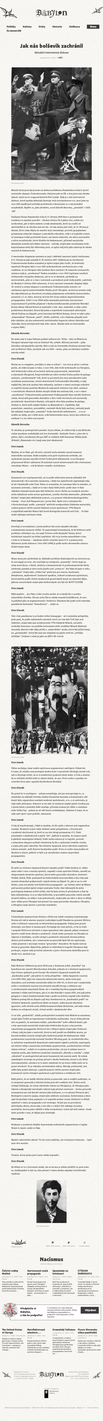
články (55, 1277)
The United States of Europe (12, 1331)
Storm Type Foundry (68, 1408)
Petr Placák (20, 1336)
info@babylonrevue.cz (27, 1376)
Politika (11, 26)
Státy (42, 26)
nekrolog (5, 1277)
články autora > (17, 1247)
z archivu (30, 1277)
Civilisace (74, 26)
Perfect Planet (92, 1408)
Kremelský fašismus (64, 1329)
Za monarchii (14, 30)
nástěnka (81, 1277)
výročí (29, 1336)
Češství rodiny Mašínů (10, 1272)
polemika (43, 58)
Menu (93, 26)
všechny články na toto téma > (51, 1264)
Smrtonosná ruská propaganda (37, 1272)
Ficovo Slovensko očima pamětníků (87, 1331)
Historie (57, 26)
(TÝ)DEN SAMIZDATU (85, 1272)
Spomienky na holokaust (60, 1272)
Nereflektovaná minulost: (36, 1331)
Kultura (27, 26)
